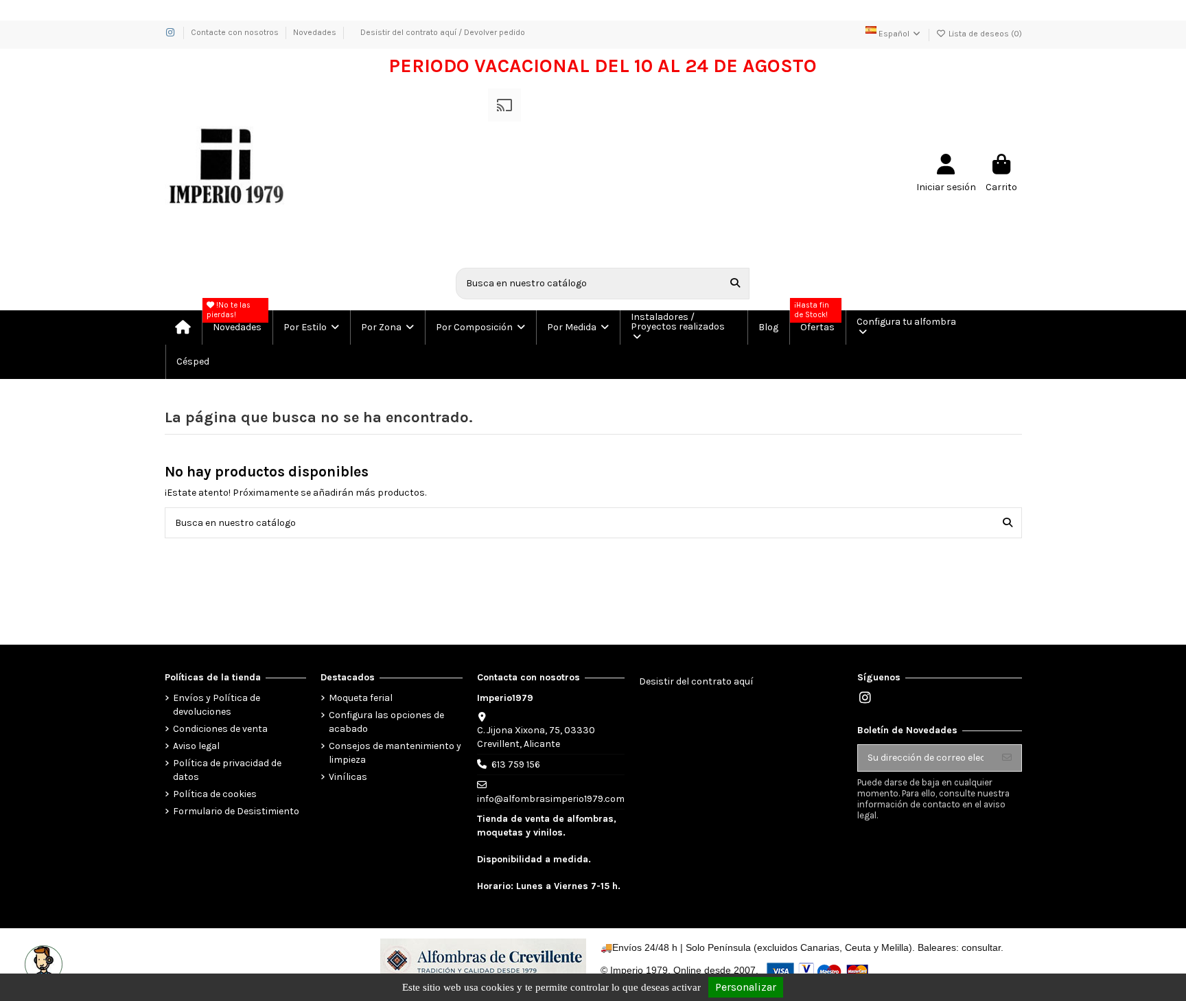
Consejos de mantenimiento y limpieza (395, 753)
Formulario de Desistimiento (236, 811)
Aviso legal (196, 746)
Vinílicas (348, 777)
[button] (310, 327)
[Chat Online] (42, 962)
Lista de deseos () (984, 33)
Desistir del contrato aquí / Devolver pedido (442, 32)
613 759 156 (515, 764)
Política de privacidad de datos (227, 770)
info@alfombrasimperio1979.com (551, 799)
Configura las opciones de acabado (386, 722)
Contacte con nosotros (236, 32)
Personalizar (745, 986)
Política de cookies (215, 794)
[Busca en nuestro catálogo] (735, 283)
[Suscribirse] (1006, 758)
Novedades (314, 32)
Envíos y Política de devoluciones (216, 704)
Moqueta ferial (361, 698)
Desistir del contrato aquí (696, 681)
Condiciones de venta (220, 729)
